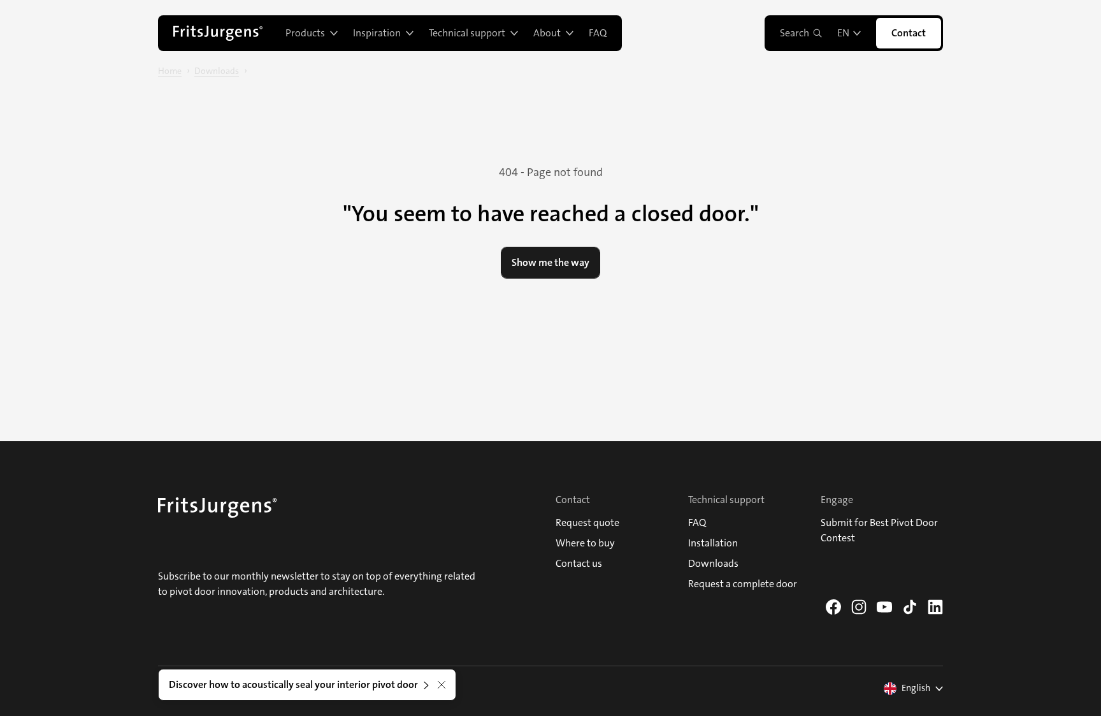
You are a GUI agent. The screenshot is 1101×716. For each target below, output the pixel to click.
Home (170, 71)
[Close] (441, 685)
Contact (908, 33)
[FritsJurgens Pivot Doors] (218, 33)
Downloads (216, 71)
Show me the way (550, 262)
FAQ (598, 33)
